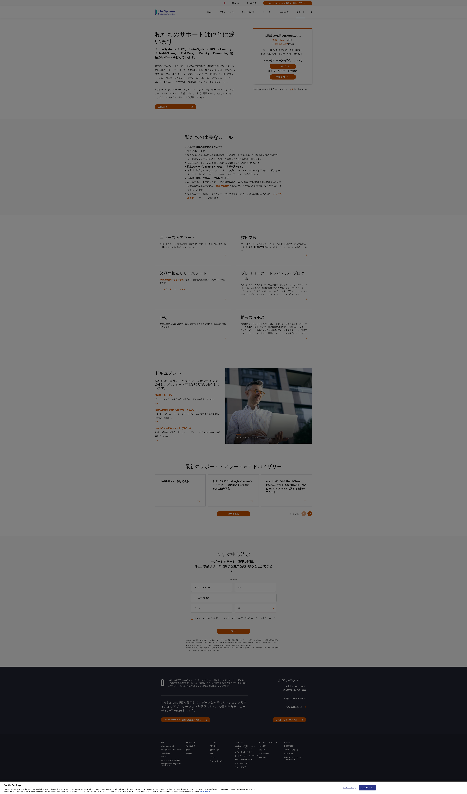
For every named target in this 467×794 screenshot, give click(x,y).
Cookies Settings (349, 788)
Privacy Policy (205, 791)
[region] (233, 787)
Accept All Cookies (367, 788)
